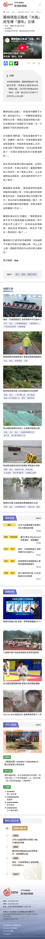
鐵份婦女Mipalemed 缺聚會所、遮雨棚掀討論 (31, 538)
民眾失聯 (29, 469)
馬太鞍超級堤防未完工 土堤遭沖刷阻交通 (21, 428)
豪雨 (23, 398)
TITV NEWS (19, 3)
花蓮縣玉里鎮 (30, 472)
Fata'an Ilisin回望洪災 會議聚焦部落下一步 (22, 714)
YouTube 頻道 (8, 931)
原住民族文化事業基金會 (12, 925)
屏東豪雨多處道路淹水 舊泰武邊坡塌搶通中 (22, 357)
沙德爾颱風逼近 (21, 323)
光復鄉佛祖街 (20, 507)
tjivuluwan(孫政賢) (27, 31)
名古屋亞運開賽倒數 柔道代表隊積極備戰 (21, 683)
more (15, 874)
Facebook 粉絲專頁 (10, 928)
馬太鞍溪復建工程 (18, 435)
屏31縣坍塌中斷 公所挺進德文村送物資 (20, 391)
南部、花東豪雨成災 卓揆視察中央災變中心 (22, 319)
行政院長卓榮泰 (10, 326)
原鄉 (5, 395)
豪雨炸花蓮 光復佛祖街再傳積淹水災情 (20, 503)
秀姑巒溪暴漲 (18, 472)
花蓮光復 (30, 507)
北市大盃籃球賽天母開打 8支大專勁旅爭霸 (29, 526)
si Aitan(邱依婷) (11, 31)
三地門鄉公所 (20, 395)
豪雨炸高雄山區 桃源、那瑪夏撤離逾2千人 (22, 621)
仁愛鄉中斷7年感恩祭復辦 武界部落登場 (21, 652)
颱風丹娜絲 (32, 274)
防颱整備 (21, 326)
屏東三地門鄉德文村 (12, 398)
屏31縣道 (31, 395)
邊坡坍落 (30, 398)
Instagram (7, 934)
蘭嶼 (23, 274)
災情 (25, 360)
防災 (5, 323)
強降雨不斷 (19, 469)
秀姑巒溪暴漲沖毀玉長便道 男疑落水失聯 (21, 465)
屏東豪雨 (18, 360)
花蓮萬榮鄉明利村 (27, 432)
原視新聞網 (20, 6)
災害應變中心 (34, 323)
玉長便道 (7, 472)
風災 (17, 274)
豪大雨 (6, 435)
